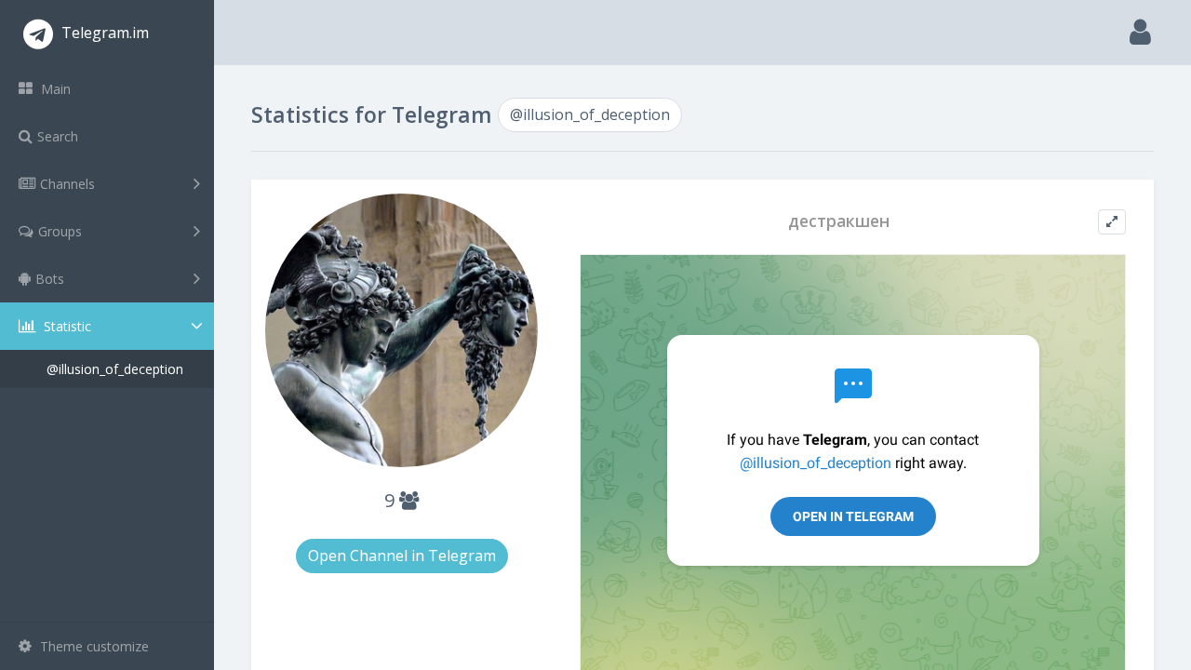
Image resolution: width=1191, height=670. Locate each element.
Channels (67, 184)
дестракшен (839, 221)
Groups (60, 231)
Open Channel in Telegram (402, 555)
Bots (49, 279)
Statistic (65, 326)
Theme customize (92, 646)
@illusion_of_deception (115, 369)
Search (57, 136)
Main (54, 89)
